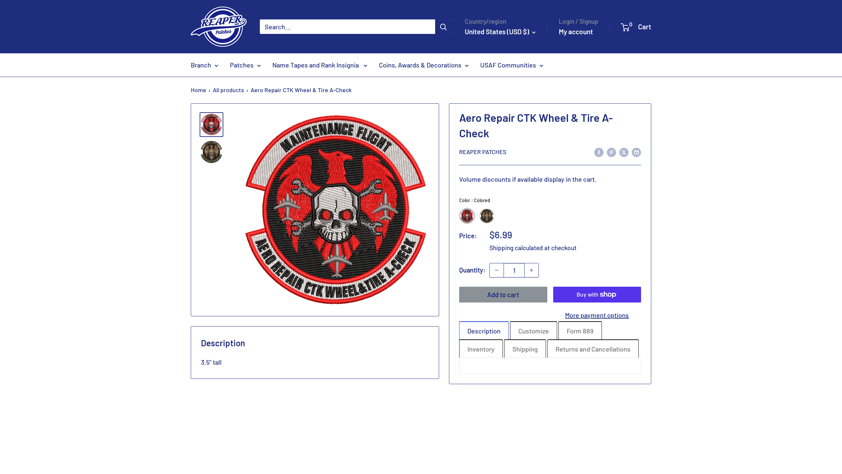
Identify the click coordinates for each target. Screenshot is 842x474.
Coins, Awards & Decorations (420, 65)
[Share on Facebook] (599, 151)
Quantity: (472, 270)
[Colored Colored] (467, 216)
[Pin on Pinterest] (611, 151)
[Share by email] (636, 151)
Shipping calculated (516, 247)
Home (198, 89)
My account (576, 31)
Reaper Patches (483, 151)
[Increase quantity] (531, 270)
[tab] (484, 330)
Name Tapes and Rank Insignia (316, 65)
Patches (242, 65)
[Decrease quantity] (497, 270)
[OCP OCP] (487, 216)
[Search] (443, 26)
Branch (201, 65)
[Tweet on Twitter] (624, 151)
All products (228, 89)
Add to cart (503, 295)
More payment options (597, 315)
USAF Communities (508, 65)
